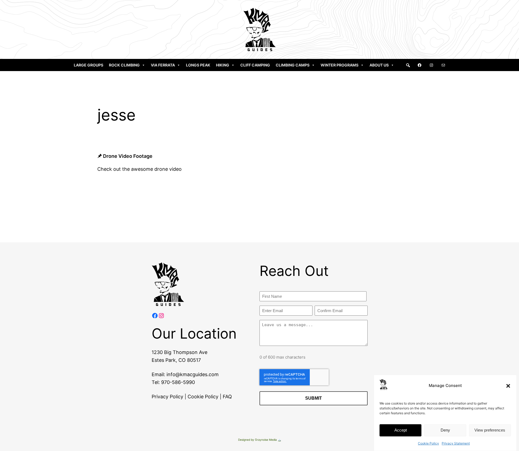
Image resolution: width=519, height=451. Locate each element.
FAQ (227, 396)
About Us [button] (379, 65)
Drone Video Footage (127, 156)
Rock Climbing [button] (124, 65)
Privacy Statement (456, 443)
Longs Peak (198, 65)
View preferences (489, 430)
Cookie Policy (428, 443)
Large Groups (88, 65)
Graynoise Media (266, 440)
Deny (445, 430)
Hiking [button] (222, 65)
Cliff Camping (255, 65)
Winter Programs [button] (339, 65)
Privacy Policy (167, 396)
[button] (508, 386)
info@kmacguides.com (193, 374)
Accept (400, 430)
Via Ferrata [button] (163, 65)
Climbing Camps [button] (293, 65)
